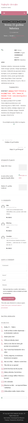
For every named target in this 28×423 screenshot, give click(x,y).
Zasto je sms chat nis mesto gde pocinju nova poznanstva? (13, 344)
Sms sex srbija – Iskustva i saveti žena (15, 361)
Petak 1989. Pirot (6, 166)
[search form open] (24, 13)
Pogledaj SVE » (14, 87)
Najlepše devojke (9, 4)
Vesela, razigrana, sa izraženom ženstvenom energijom (13, 356)
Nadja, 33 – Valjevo (10, 327)
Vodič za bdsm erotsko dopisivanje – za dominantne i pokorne (15, 331)
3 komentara (14, 32)
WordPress (20, 420)
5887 (5, 93)
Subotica (22, 21)
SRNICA (11, 91)
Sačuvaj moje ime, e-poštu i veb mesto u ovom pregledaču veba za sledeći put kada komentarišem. (15, 291)
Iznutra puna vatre (9, 336)
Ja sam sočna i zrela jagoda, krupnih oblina (7, 177)
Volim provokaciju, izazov (11, 340)
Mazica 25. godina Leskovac (6, 187)
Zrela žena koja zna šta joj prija (13, 368)
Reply (10, 217)
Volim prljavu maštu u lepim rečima (14, 391)
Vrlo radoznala (8, 381)
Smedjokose (13, 21)
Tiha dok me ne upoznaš (11, 365)
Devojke (5, 21)
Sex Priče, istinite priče (8, 316)
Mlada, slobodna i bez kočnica (12, 372)
